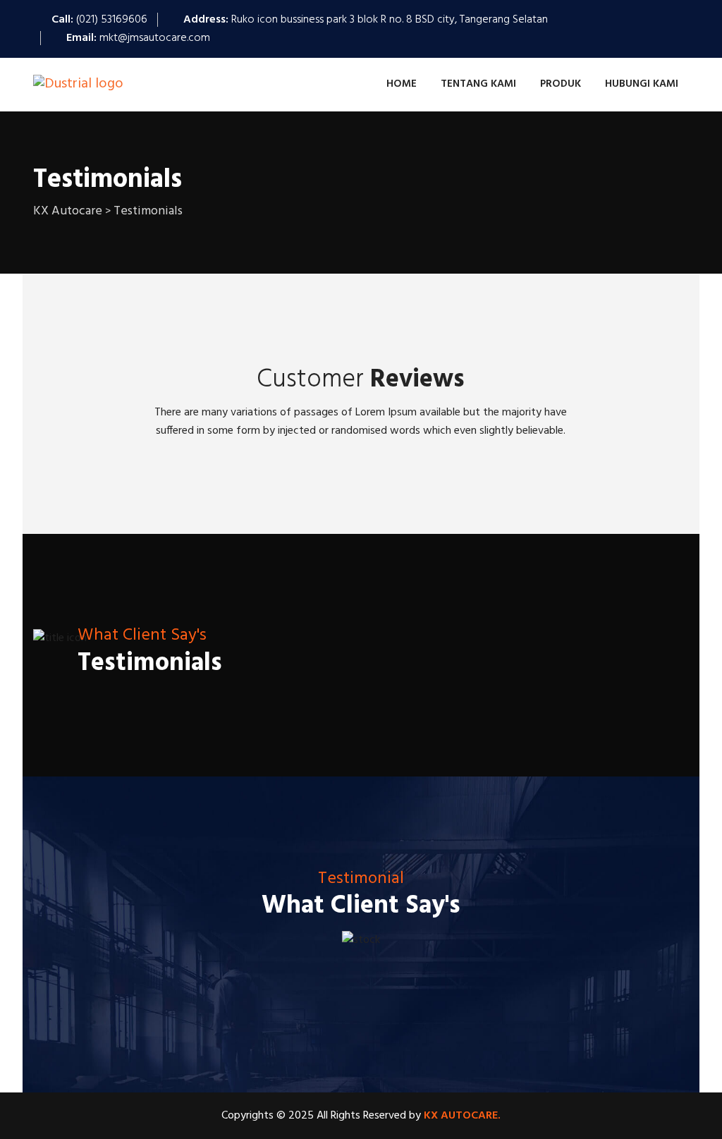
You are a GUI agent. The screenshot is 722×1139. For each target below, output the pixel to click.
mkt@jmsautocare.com (154, 38)
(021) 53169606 (111, 20)
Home (401, 83)
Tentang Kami (478, 83)
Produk (560, 83)
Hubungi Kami (641, 83)
